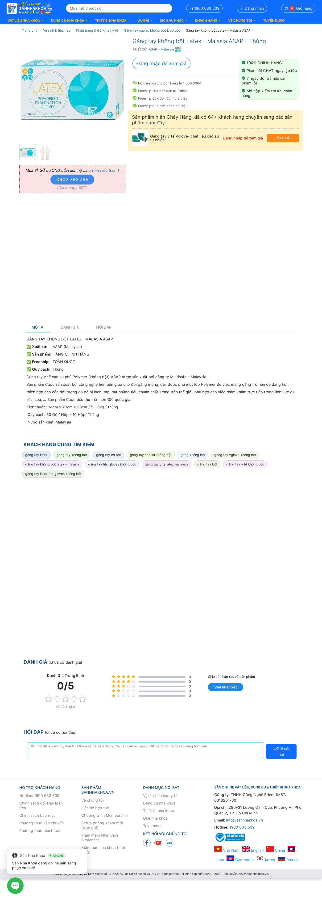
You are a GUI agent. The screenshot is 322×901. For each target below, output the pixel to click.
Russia (291, 859)
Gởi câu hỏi (283, 751)
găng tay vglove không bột (235, 455)
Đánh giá (70, 327)
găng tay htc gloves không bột (112, 464)
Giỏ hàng (301, 8)
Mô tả (37, 327)
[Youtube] (158, 842)
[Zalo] (169, 842)
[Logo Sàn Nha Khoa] (29, 8)
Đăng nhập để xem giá (161, 63)
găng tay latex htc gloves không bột (53, 474)
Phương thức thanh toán (40, 830)
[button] (25, 20)
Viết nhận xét (225, 687)
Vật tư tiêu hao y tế (160, 795)
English (257, 850)
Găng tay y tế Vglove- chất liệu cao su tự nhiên (184, 138)
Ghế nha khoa (155, 818)
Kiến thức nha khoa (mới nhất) (103, 850)
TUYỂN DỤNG (274, 20)
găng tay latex (36, 455)
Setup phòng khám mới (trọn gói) (102, 825)
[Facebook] (147, 842)
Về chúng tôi (92, 800)
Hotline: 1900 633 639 (39, 795)
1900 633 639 (206, 8)
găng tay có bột (108, 455)
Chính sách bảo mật (37, 815)
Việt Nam (230, 850)
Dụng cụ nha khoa (159, 803)
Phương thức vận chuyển (41, 823)
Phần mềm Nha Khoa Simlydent (99, 837)
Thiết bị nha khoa (158, 810)
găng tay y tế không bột (245, 464)
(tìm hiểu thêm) (105, 170)
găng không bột (193, 455)
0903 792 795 (72, 179)
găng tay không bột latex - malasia (52, 464)
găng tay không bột (72, 455)
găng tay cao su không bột (151, 455)
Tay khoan (152, 825)
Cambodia (244, 859)
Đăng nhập (254, 8)
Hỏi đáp (103, 327)
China (279, 850)
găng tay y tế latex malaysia (166, 464)
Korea (269, 859)
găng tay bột (207, 464)
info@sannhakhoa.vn (244, 820)
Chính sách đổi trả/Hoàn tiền (41, 805)
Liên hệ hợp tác (95, 807)
